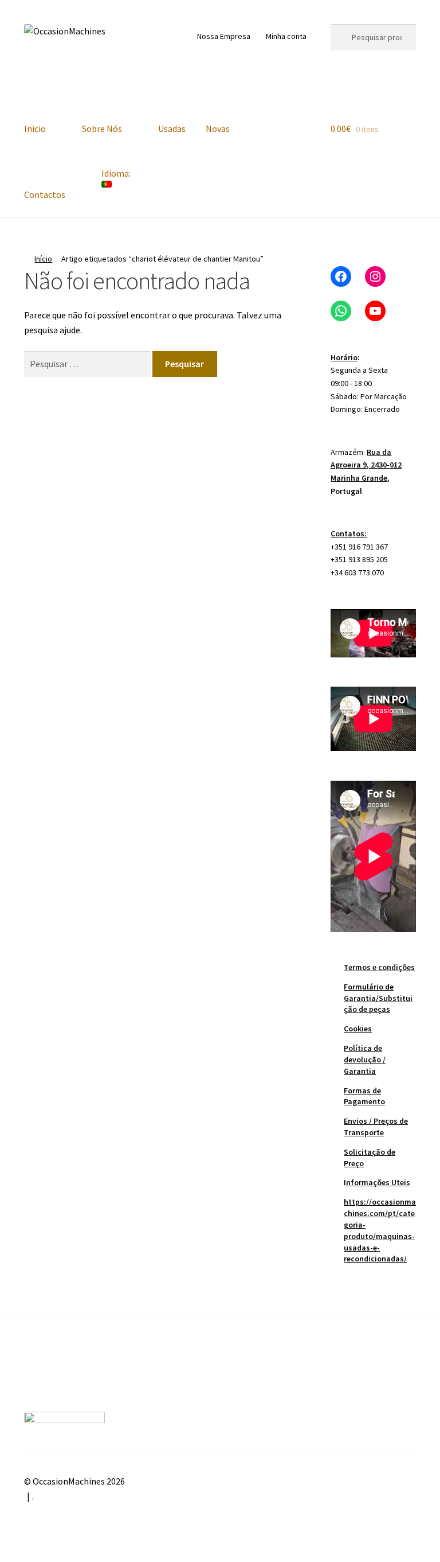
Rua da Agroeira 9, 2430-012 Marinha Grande (366, 465)
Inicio (35, 128)
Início (43, 259)
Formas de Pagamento (364, 1096)
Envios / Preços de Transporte (376, 1127)
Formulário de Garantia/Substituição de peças (378, 998)
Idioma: (116, 173)
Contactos (44, 194)
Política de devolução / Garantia (365, 1059)
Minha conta (286, 36)
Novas (218, 128)
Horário (344, 357)
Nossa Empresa (223, 36)
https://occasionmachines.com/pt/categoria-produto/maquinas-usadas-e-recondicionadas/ (380, 1230)
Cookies (358, 1028)
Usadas (172, 128)
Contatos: (349, 533)
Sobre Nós (102, 128)
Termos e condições (379, 967)
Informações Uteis (377, 1182)
